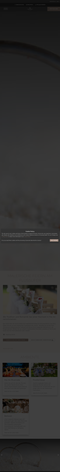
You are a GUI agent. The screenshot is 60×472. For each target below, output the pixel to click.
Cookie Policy (27, 236)
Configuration (5, 236)
